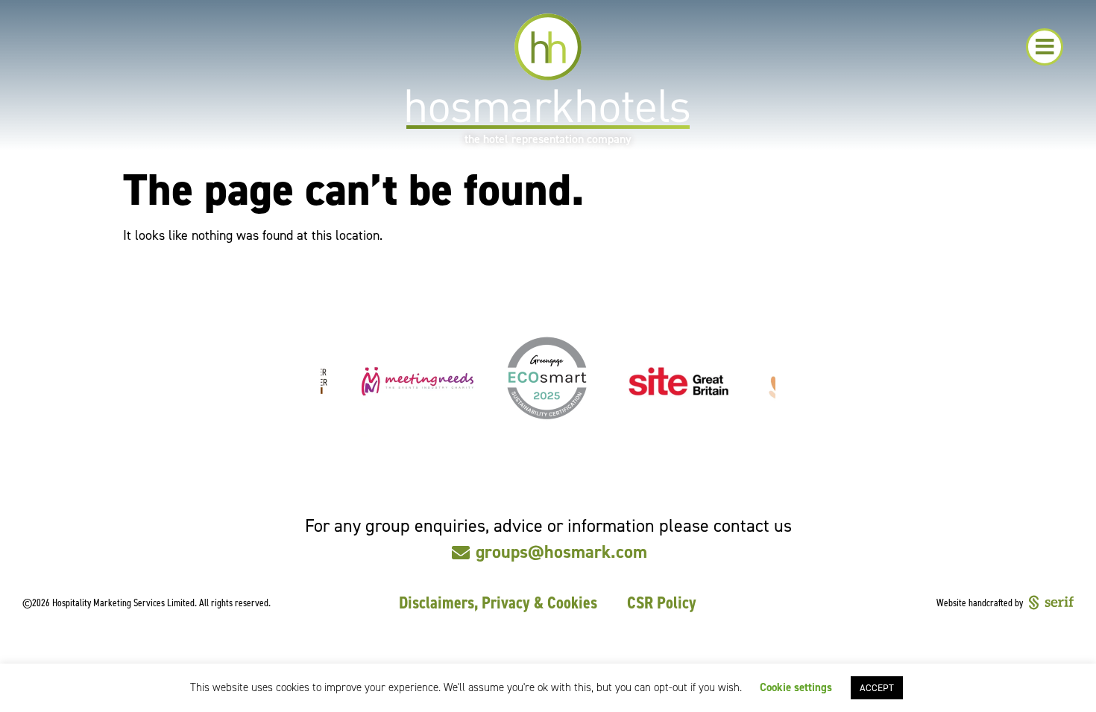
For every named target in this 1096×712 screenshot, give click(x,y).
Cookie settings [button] (796, 687)
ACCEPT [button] (877, 687)
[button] (1044, 47)
